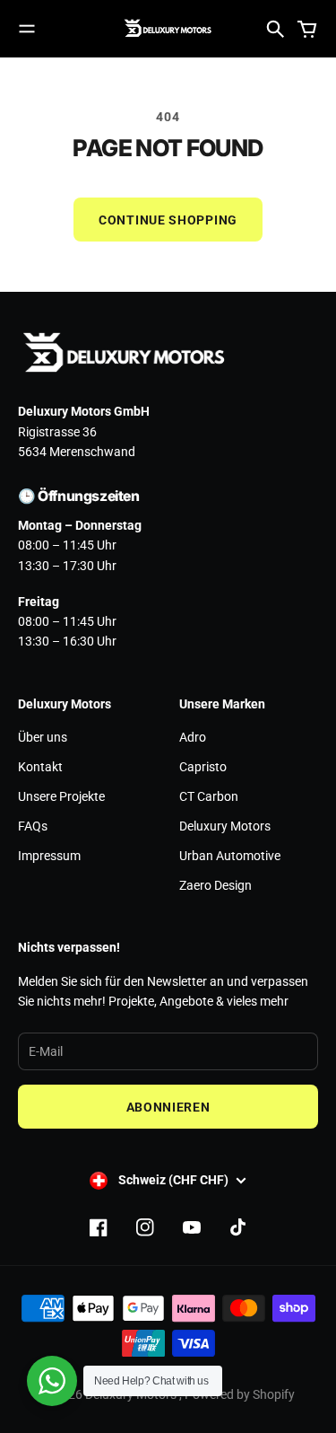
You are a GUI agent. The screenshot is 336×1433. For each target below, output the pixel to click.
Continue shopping (168, 220)
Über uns (42, 737)
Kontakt (40, 767)
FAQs (32, 826)
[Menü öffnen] (27, 29)
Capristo (203, 767)
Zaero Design (215, 885)
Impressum (49, 855)
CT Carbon (208, 796)
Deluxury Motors (225, 826)
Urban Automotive (229, 855)
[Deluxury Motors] (168, 28)
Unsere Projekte (61, 796)
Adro (192, 737)
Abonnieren (168, 1107)
